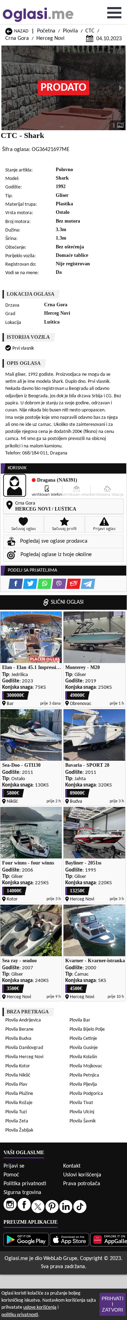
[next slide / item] (121, 88)
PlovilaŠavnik (82, 1121)
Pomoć (11, 1175)
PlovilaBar (79, 1020)
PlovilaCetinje (83, 1038)
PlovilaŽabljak (19, 1130)
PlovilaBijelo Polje (87, 1029)
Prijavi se (14, 1166)
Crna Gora (17, 38)
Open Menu (114, 12)
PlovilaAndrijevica (23, 1020)
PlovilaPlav (16, 1084)
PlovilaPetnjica (84, 1075)
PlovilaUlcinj (81, 1112)
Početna (46, 31)
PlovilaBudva (18, 1038)
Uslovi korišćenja (82, 1175)
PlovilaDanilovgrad (24, 1047)
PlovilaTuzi (16, 1112)
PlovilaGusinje (83, 1047)
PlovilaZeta (16, 1121)
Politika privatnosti (25, 1184)
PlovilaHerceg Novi (24, 1057)
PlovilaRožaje (18, 1102)
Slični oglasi (67, 602)
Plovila (70, 31)
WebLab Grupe (60, 1258)
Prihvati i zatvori (112, 1304)
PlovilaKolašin (83, 1057)
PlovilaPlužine (19, 1093)
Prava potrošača (81, 1184)
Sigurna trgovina (22, 1192)
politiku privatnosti (19, 1315)
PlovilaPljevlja (83, 1084)
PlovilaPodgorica (86, 1093)
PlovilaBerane (19, 1029)
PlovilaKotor (17, 1066)
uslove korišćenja (39, 1307)
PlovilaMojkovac (85, 1066)
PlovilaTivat (81, 1102)
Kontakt (71, 1166)
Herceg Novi (50, 38)
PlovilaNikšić (17, 1075)
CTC (90, 31)
